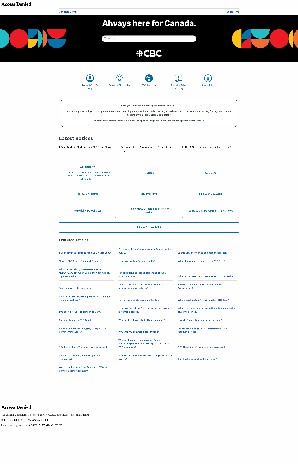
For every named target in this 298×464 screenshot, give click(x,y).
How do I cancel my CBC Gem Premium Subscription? (199, 286)
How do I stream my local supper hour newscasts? (80, 357)
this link (201, 120)
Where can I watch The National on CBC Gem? (204, 300)
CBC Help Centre (68, 11)
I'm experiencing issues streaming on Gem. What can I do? (142, 274)
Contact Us (233, 11)
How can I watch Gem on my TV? (136, 261)
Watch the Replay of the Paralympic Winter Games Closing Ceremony (83, 369)
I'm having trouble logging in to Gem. (139, 300)
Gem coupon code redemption (76, 288)
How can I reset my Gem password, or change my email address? (84, 298)
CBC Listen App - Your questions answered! (83, 347)
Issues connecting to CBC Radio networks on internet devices (203, 330)
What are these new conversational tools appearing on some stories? (206, 310)
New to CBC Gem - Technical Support (80, 261)
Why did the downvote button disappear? (141, 320)
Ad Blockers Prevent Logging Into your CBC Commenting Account (83, 330)
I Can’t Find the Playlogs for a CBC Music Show (85, 147)
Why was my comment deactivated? (138, 331)
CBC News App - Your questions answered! (202, 347)
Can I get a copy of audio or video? (197, 359)
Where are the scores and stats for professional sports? (145, 357)
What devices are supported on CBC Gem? (201, 261)
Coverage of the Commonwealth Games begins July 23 (147, 149)
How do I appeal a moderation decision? (200, 320)
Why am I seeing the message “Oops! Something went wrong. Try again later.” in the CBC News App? (144, 344)
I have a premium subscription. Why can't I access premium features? (142, 286)
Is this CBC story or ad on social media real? (206, 147)
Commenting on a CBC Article (75, 320)
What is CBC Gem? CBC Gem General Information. (206, 276)
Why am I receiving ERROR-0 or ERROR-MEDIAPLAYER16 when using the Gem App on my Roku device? (84, 273)
